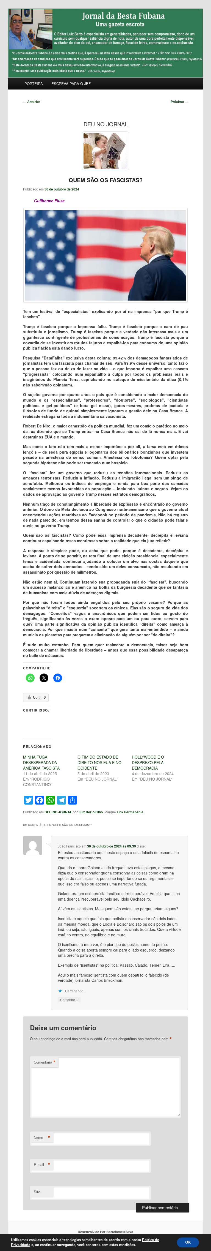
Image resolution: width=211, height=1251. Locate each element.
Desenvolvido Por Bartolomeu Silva (105, 1231)
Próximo (179, 101)
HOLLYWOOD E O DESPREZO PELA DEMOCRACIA (148, 762)
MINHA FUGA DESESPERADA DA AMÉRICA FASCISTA (41, 762)
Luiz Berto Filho (91, 812)
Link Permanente (130, 812)
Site (37, 1191)
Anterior (31, 101)
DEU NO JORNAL (58, 812)
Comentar (69, 999)
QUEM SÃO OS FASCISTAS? (106, 180)
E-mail (42, 1164)
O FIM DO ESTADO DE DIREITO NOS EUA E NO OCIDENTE (99, 762)
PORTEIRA (33, 83)
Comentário (44, 1062)
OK (188, 1242)
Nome (42, 1137)
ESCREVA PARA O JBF (71, 83)
